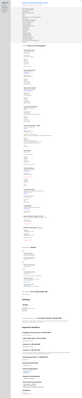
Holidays (23, 14)
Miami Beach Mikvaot (25, 11)
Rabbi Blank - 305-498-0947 (27, 34)
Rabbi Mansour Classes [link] (5, 10)
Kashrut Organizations (25, 28)
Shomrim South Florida (25, 27)
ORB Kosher (25, 31)
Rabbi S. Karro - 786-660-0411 (27, 38)
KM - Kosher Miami (26, 30)
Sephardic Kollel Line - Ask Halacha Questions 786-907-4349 (31, 17)
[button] (81, 1)
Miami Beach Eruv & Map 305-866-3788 (28, 12)
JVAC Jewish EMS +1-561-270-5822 (28, 21)
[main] (46, 3)
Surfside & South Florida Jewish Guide (28, 8)
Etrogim (23, 15)
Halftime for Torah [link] (4, 6)
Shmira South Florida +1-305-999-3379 (28, 25)
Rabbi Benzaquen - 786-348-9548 (28, 37)
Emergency (24, 41)
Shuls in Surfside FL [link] (5, 7)
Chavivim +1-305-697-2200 (26, 24)
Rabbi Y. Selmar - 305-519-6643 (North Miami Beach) (31, 40)
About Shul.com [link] (4, 4)
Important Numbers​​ (25, 18)
